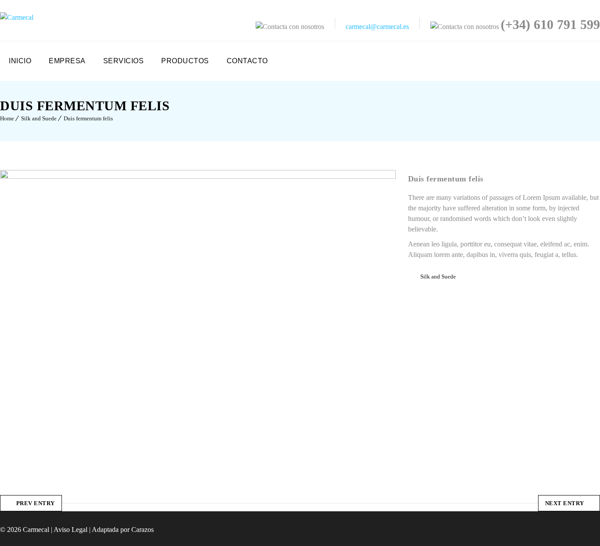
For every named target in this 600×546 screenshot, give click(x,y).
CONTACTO (247, 61)
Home (7, 118)
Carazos (142, 529)
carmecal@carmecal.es (377, 26)
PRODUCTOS (185, 61)
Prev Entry (35, 503)
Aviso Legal (70, 529)
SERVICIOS (123, 61)
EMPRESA (67, 61)
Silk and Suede (39, 118)
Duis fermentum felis (88, 118)
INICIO (20, 61)
